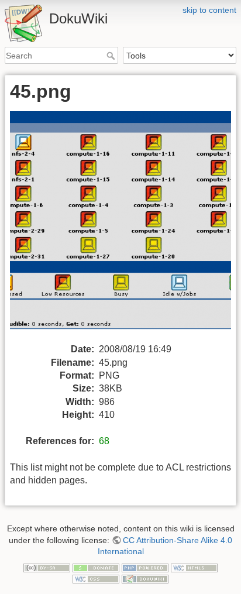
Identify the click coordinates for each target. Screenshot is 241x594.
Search (112, 55)
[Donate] (96, 567)
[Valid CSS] (96, 578)
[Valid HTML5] (194, 567)
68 (104, 441)
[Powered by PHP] (145, 567)
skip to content (209, 10)
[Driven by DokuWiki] (145, 578)
